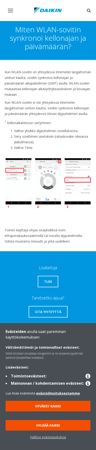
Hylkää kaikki (48, 425)
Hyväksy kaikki (48, 406)
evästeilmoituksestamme (58, 393)
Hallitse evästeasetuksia (48, 437)
